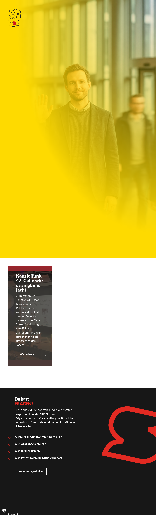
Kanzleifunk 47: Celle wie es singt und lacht (29, 283)
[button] (4, 511)
